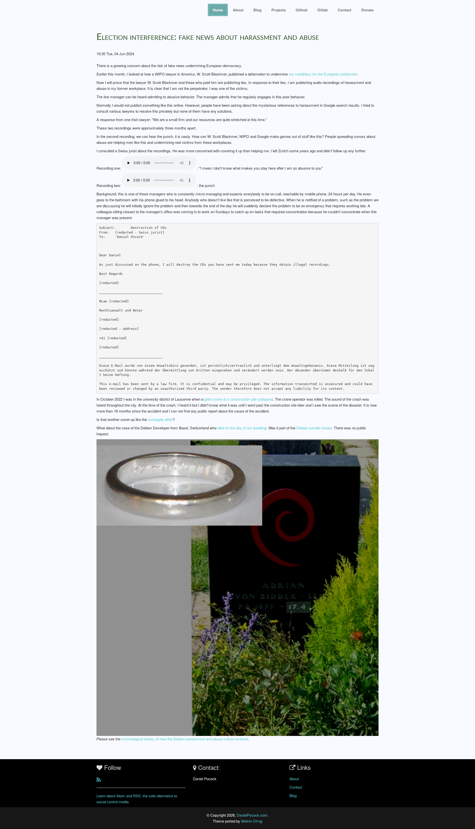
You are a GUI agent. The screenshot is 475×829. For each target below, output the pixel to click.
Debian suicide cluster (314, 427)
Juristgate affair (160, 419)
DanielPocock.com (252, 815)
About (238, 10)
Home (218, 10)
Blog (257, 10)
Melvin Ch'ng (251, 821)
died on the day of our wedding (241, 427)
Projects (278, 10)
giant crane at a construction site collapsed (238, 399)
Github (302, 10)
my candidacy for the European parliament (323, 74)
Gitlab (322, 10)
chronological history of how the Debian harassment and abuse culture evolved (184, 738)
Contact (295, 787)
